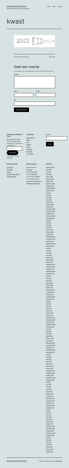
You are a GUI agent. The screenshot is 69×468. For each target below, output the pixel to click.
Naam (16, 91)
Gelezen (28, 144)
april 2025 (49, 199)
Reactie (16, 74)
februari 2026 (50, 179)
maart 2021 (49, 310)
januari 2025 (49, 206)
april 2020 (49, 333)
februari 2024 (50, 232)
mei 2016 (48, 442)
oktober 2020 (50, 322)
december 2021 (50, 290)
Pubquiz (9, 172)
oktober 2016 (50, 431)
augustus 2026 (50, 167)
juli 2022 (48, 276)
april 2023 (49, 255)
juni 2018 (48, 384)
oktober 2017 (50, 403)
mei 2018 (48, 387)
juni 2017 (48, 412)
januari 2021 (49, 315)
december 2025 (50, 183)
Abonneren (12, 152)
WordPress (59, 461)
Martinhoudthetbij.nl (17, 6)
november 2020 (50, 320)
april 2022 (49, 280)
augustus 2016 (50, 435)
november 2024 (50, 211)
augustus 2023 (50, 246)
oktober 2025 (50, 186)
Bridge (28, 140)
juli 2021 (48, 301)
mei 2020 (48, 331)
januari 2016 (49, 451)
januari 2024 (49, 234)
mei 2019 (48, 359)
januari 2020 (49, 340)
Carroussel (10, 167)
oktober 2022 (50, 269)
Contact (59, 6)
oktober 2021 (50, 294)
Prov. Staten (29, 154)
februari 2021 (50, 313)
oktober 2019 (50, 347)
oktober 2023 (50, 241)
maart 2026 (49, 176)
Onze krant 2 (25, 56)
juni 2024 (48, 223)
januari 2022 (49, 287)
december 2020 (50, 317)
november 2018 (50, 373)
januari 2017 (49, 424)
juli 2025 (48, 193)
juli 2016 (48, 437)
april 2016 (49, 444)
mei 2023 (48, 253)
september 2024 (51, 216)
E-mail (38, 91)
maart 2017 (49, 419)
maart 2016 (49, 447)
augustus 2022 (50, 273)
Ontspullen (10, 169)
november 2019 (50, 345)
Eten (27, 142)
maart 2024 (49, 229)
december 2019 (50, 343)
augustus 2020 (50, 327)
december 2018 (50, 370)
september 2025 (50, 188)
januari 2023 (49, 262)
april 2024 (49, 227)
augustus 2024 (50, 218)
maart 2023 (49, 257)
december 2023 (50, 236)
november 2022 (50, 266)
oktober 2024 (50, 213)
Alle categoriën (30, 137)
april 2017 (48, 417)
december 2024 (50, 209)
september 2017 (50, 405)
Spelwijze (34, 174)
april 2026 (49, 174)
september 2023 (50, 243)
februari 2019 (50, 366)
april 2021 (49, 308)
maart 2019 (49, 364)
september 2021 (50, 296)
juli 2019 (48, 354)
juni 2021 (48, 303)
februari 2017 (50, 421)
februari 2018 (50, 394)
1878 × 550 (52, 56)
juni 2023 (48, 250)
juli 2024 (48, 220)
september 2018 (50, 377)
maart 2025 (49, 202)
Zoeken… (48, 134)
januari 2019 (49, 368)
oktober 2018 (50, 375)
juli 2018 (48, 382)
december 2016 (50, 426)
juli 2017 (48, 410)
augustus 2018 (50, 380)
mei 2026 (48, 172)
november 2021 (50, 292)
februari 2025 (50, 204)
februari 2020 (50, 338)
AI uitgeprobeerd (11, 176)
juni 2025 (48, 195)
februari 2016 (50, 449)
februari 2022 (50, 285)
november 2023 (50, 239)
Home (49, 6)
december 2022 (50, 264)
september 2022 (50, 271)
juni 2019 (48, 357)
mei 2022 (48, 278)
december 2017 (50, 398)
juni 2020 (48, 329)
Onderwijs (29, 149)
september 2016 (50, 433)
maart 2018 (49, 391)
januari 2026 (49, 181)
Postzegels (29, 151)
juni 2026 (48, 169)
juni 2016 (48, 440)
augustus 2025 (50, 190)
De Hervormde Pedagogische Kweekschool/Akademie (33, 181)
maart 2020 (49, 336)
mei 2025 (48, 197)
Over (53, 6)
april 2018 (49, 389)
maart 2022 (49, 283)
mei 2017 (48, 414)
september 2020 (50, 324)
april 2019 (49, 361)
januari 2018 (49, 396)
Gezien (28, 147)
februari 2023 (50, 259)
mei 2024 (48, 225)
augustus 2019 (50, 352)
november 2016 (50, 428)
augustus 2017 (50, 407)
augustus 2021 (50, 299)
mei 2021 (48, 306)
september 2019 (50, 350)
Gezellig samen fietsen (13, 174)
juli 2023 (48, 248)
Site (15, 100)
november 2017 (50, 400)
